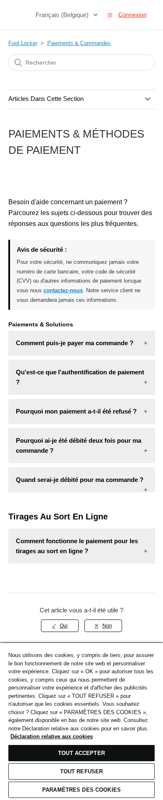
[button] (109, 15)
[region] (81, 721)
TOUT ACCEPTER (81, 753)
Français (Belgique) (63, 14)
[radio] (60, 625)
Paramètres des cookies (81, 790)
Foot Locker (22, 43)
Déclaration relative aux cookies (51, 736)
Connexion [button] (132, 14)
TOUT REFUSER (81, 771)
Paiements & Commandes (79, 43)
